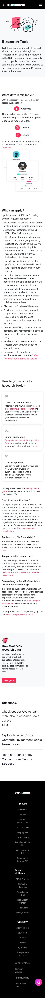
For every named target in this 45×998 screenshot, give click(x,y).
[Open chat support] (38, 982)
